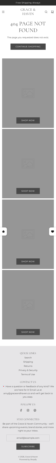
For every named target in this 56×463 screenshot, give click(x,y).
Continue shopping (28, 46)
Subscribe (28, 446)
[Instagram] (28, 410)
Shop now (28, 120)
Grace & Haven (28, 12)
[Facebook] (21, 410)
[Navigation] (3, 12)
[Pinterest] (35, 410)
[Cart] (52, 12)
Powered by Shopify (28, 459)
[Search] (46, 12)
